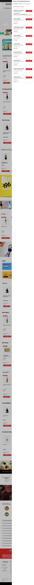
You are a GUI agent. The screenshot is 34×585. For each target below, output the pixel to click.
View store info (15, 23)
